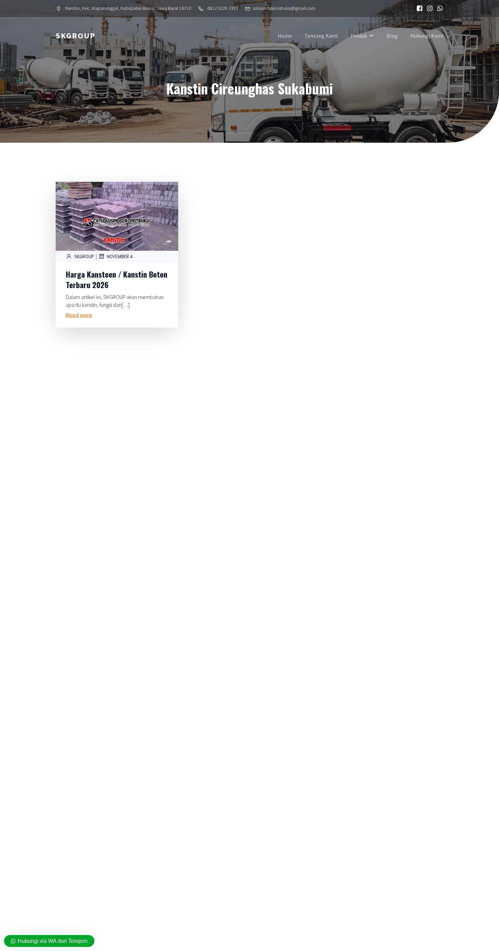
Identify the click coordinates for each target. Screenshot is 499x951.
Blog (392, 35)
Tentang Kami (321, 35)
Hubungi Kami (426, 35)
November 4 (120, 256)
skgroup (84, 256)
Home (285, 35)
